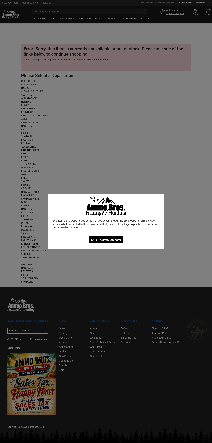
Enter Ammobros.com (106, 239)
